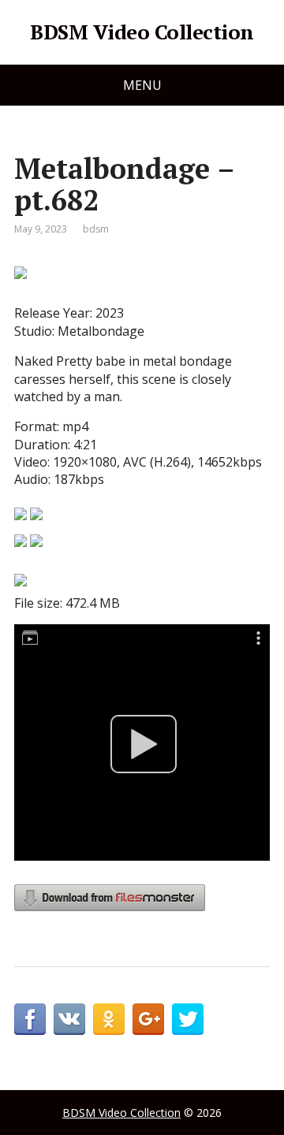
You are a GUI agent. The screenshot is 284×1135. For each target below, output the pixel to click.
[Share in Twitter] (188, 1019)
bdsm (96, 229)
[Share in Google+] (148, 1019)
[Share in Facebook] (30, 1019)
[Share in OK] (109, 1019)
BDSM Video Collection (141, 32)
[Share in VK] (69, 1019)
